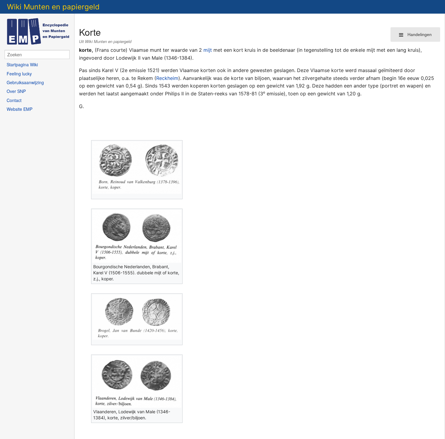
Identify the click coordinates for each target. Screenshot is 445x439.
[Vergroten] (178, 196)
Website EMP (19, 109)
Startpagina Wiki (22, 64)
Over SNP (16, 91)
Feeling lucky (19, 74)
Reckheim (167, 78)
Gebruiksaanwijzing (25, 82)
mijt (207, 50)
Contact (14, 100)
